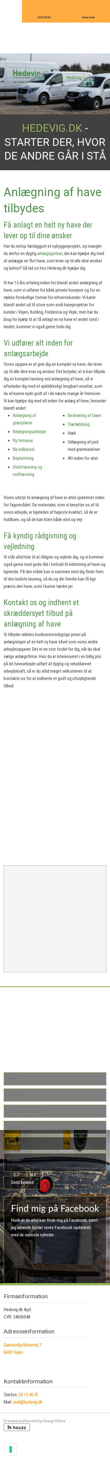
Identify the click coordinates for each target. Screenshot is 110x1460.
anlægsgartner (49, 253)
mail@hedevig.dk (27, 1402)
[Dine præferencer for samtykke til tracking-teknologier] (10, 1449)
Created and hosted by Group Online (35, 1420)
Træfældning (79, 424)
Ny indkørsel (24, 449)
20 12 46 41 (28, 1394)
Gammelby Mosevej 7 (22, 1345)
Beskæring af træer (84, 415)
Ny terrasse (23, 440)
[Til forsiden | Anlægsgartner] (55, 37)
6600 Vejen (13, 1352)
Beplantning (23, 458)
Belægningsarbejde (29, 431)
